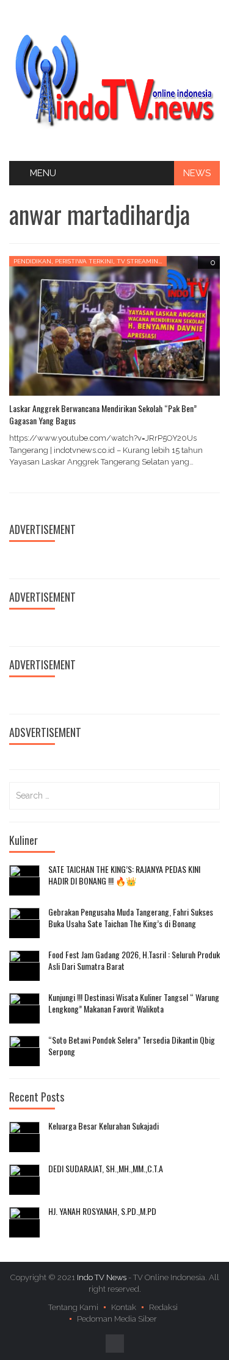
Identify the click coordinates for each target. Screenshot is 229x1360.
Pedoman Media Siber (117, 1318)
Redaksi (163, 1307)
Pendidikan (32, 261)
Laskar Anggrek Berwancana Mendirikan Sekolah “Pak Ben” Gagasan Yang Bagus (103, 414)
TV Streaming (139, 261)
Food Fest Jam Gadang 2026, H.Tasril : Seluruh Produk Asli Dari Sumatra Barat (134, 960)
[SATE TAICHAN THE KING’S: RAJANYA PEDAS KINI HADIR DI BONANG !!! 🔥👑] (24, 880)
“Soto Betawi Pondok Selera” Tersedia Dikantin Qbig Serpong (131, 1046)
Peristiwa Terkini (84, 261)
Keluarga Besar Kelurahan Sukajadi (103, 1126)
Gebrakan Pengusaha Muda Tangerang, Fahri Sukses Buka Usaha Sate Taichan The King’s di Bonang (130, 918)
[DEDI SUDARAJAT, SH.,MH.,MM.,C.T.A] (24, 1179)
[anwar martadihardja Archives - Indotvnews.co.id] (114, 79)
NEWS (197, 173)
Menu (43, 173)
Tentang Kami (73, 1307)
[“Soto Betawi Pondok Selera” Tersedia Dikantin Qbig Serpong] (24, 1051)
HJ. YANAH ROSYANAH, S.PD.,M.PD (102, 1211)
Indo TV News (102, 1277)
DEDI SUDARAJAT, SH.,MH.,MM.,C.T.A (105, 1168)
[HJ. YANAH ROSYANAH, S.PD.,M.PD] (24, 1222)
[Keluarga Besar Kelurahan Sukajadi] (24, 1137)
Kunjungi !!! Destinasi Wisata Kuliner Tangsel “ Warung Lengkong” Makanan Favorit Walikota (133, 1003)
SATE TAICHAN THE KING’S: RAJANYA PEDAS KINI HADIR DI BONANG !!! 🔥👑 (124, 875)
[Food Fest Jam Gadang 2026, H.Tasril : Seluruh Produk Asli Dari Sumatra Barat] (24, 965)
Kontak (123, 1307)
